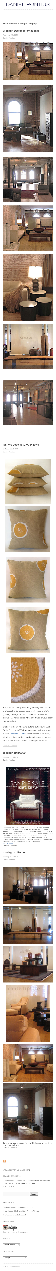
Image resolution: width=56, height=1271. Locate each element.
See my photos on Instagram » (15, 1232)
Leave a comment (10, 746)
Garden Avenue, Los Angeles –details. (18, 1207)
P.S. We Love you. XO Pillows (21, 444)
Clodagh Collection (14, 753)
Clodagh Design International (21, 30)
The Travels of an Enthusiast (14, 1215)
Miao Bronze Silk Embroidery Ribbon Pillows (21, 1211)
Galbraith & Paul (17, 733)
